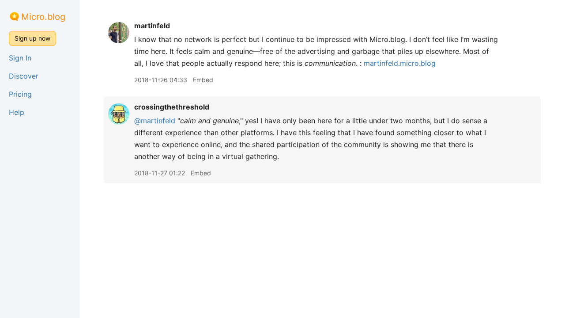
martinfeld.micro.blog (400, 63)
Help (16, 112)
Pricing (20, 94)
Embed (203, 79)
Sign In (20, 57)
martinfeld (152, 25)
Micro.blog (43, 16)
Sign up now (32, 38)
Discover (23, 76)
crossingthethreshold (171, 106)
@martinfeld (154, 120)
